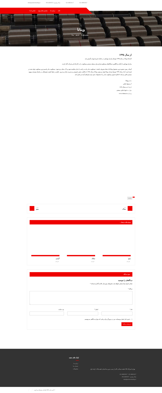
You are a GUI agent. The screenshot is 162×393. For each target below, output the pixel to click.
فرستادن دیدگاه (127, 324)
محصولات (75, 369)
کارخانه (129, 198)
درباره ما (75, 363)
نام (131, 309)
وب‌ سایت (61, 309)
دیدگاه (130, 289)
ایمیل (96, 309)
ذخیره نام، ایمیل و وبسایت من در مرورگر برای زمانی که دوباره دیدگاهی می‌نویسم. (107, 319)
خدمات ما (75, 366)
